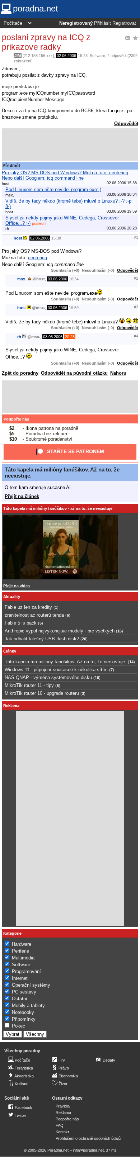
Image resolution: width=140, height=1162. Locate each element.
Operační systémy (31, 985)
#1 (136, 237)
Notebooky (23, 1012)
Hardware (21, 944)
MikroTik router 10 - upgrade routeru (42, 693)
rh (19, 337)
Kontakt (62, 1132)
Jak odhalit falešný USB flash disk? (42, 638)
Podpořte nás (16, 419)
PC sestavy (24, 992)
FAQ (60, 1125)
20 (84, 639)
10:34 (74, 279)
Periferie (20, 951)
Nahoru (118, 373)
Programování (26, 971)
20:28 (70, 337)
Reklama (63, 1112)
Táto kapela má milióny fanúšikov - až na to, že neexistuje (57, 508)
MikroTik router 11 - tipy (29, 685)
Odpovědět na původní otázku (74, 373)
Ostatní (19, 998)
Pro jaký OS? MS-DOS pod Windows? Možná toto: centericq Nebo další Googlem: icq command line (65, 175)
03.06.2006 (57, 279)
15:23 (83, 55)
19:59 (74, 307)
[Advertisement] (70, 144)
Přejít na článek (22, 496)
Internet (20, 978)
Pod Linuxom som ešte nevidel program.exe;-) (53, 189)
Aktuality (11, 596)
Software (97, 55)
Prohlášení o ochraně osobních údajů (88, 1138)
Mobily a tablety (28, 1005)
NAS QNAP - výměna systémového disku (48, 677)
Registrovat (124, 23)
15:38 (56, 238)
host (18, 238)
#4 (136, 336)
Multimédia (23, 958)
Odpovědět (126, 123)
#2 (136, 278)
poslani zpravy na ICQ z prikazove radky (46, 42)
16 (119, 631)
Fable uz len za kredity (28, 607)
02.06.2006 (66, 55)
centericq (37, 257)
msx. (21, 279)
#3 (136, 307)
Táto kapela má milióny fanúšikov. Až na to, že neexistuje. (65, 661)
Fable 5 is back (21, 623)
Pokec (18, 1026)
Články (9, 651)
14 (131, 662)
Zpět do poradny (20, 373)
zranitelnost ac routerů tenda (34, 615)
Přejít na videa (16, 586)
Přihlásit (102, 23)
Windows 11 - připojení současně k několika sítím (56, 669)
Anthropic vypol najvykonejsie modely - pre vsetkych (60, 631)
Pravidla (63, 1106)
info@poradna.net (88, 1150)
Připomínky (24, 1019)
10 (97, 677)
